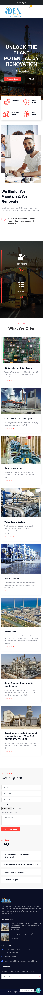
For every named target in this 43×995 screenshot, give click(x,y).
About (31, 78)
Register (24, 3)
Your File (5, 805)
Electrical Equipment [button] (12, 880)
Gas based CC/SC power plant (18, 418)
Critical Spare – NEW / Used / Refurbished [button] (20, 864)
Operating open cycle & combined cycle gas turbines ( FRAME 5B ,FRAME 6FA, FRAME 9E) (20, 736)
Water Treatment (12, 578)
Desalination (10, 632)
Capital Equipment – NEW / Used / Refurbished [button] (17, 855)
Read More (8, 380)
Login (18, 3)
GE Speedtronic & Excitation (18, 368)
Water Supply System (14, 522)
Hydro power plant (13, 468)
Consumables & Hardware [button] (14, 872)
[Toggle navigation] (35, 12)
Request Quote (12, 78)
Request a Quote (10, 829)
